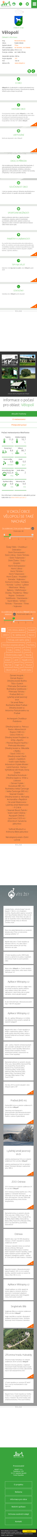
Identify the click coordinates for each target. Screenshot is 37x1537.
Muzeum (29, 665)
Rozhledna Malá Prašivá (16, 705)
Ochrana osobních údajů (18, 1514)
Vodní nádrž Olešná (16, 813)
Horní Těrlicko (16, 571)
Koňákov (25, 582)
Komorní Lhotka (12, 582)
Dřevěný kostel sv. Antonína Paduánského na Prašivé (17, 710)
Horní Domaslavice (16, 565)
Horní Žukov (12, 576)
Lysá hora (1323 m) (16, 818)
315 (16, 58)
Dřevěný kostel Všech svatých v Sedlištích (17, 757)
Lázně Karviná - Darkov (16, 767)
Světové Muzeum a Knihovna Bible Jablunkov (17, 830)
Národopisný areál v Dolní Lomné (17, 838)
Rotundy (28, 655)
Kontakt (18, 1521)
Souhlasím (29, 1531)
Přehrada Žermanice (17, 686)
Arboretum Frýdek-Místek (16, 764)
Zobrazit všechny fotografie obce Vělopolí (18, 394)
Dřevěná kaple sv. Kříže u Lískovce (17, 779)
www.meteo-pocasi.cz (18, 497)
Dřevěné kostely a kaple (14, 655)
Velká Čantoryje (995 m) (17, 791)
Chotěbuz (22, 547)
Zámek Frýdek (17, 783)
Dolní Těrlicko (23, 555)
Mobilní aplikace (18, 1506)
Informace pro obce (18, 1499)
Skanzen (31, 635)
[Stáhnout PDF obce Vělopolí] (29, 71)
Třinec (16, 45)
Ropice (11, 595)
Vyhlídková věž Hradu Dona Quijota (17, 771)
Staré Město (12, 601)
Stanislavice (22, 598)
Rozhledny (31, 645)
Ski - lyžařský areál (19, 635)
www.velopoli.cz (20, 63)
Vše (3, 630)
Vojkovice (18, 606)
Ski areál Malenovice (17, 802)
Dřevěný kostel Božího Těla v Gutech (17, 682)
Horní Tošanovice (16, 574)
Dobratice (16, 549)
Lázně (16, 660)
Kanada (11, 579)
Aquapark (31, 630)
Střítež (22, 601)
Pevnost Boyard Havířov (17, 742)
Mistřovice (13, 587)
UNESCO (6, 635)
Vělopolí (10, 32)
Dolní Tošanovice (17, 557)
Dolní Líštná (10, 555)
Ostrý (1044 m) (16, 734)
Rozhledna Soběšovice (16, 689)
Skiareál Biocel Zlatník (17, 810)
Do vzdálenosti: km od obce (16, 528)
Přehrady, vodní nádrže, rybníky (18, 640)
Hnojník (16, 563)
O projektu (18, 1484)
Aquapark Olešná (16, 815)
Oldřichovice (20, 590)
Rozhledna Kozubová (17, 775)
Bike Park (8, 665)
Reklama (18, 1492)
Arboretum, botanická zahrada (13, 645)
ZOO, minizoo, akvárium (16, 630)
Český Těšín (11, 547)
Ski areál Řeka (17, 702)
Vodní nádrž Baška (17, 761)
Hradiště (22, 576)
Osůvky (8, 592)
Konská (10, 584)
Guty (22, 560)
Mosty (22, 587)
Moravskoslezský (19, 41)
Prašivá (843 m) (16, 694)
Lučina (18, 584)
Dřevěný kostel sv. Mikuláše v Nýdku (17, 749)
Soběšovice (10, 598)
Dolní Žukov (13, 560)
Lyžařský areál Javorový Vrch (17, 698)
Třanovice (18, 603)
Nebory (10, 590)
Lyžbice (25, 584)
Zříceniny (26, 650)
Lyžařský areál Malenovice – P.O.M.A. (17, 806)
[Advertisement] (18, 331)
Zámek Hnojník (16, 675)
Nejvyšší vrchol (27, 660)
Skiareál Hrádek (16, 794)
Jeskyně (7, 660)
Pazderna (17, 592)
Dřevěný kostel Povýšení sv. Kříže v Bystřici (17, 738)
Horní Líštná (16, 568)
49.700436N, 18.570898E (22, 48)
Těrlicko (8, 603)
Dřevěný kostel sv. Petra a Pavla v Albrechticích (17, 728)
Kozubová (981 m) (16, 786)
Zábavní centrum (11, 670)
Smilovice (20, 595)
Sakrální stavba (26, 670)
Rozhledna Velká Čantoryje (17, 788)
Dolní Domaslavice (16, 552)
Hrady (9, 650)
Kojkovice (21, 579)
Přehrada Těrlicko (16, 691)
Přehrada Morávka (16, 745)
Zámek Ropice (16, 678)
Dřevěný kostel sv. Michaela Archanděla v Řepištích (17, 798)
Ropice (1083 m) (17, 732)
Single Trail (18, 665)
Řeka (25, 592)
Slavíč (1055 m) (17, 753)
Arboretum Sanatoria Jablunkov (17, 822)
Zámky (17, 650)
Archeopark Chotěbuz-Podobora (17, 720)
